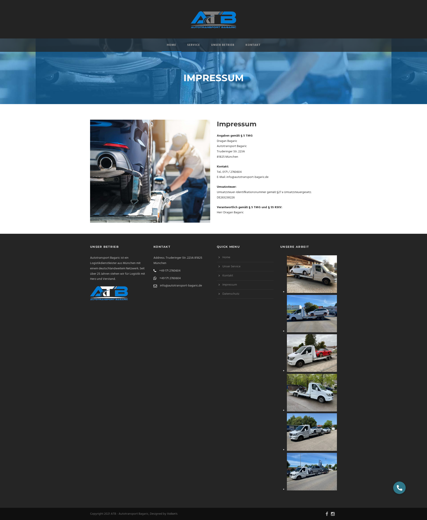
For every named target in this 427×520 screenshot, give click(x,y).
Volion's (172, 513)
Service (193, 45)
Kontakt (253, 45)
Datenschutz (230, 293)
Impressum (229, 284)
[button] (399, 488)
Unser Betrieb (222, 45)
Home (171, 45)
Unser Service (231, 266)
